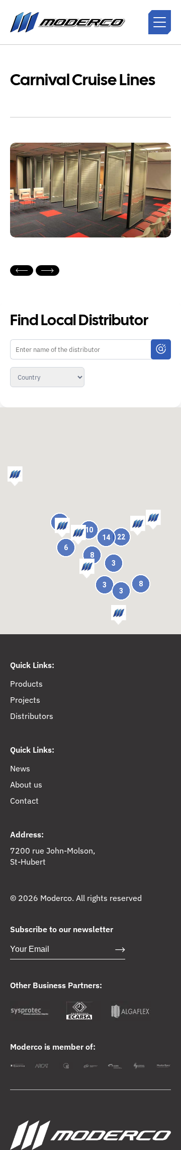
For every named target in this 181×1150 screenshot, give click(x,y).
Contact (24, 801)
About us (26, 784)
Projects (25, 700)
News (20, 768)
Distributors (31, 716)
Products (26, 684)
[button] (137, 526)
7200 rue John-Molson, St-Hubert (52, 856)
